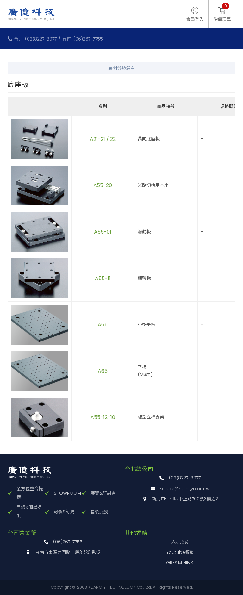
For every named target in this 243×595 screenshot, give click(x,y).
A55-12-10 (104, 417)
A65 (103, 325)
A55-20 (102, 185)
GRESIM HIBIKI (180, 563)
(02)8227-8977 (185, 478)
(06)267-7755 (68, 542)
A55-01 (102, 232)
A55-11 (103, 278)
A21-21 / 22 (104, 139)
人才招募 (180, 542)
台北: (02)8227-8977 (35, 39)
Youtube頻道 (180, 552)
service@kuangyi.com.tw (184, 488)
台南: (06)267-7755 (82, 39)
